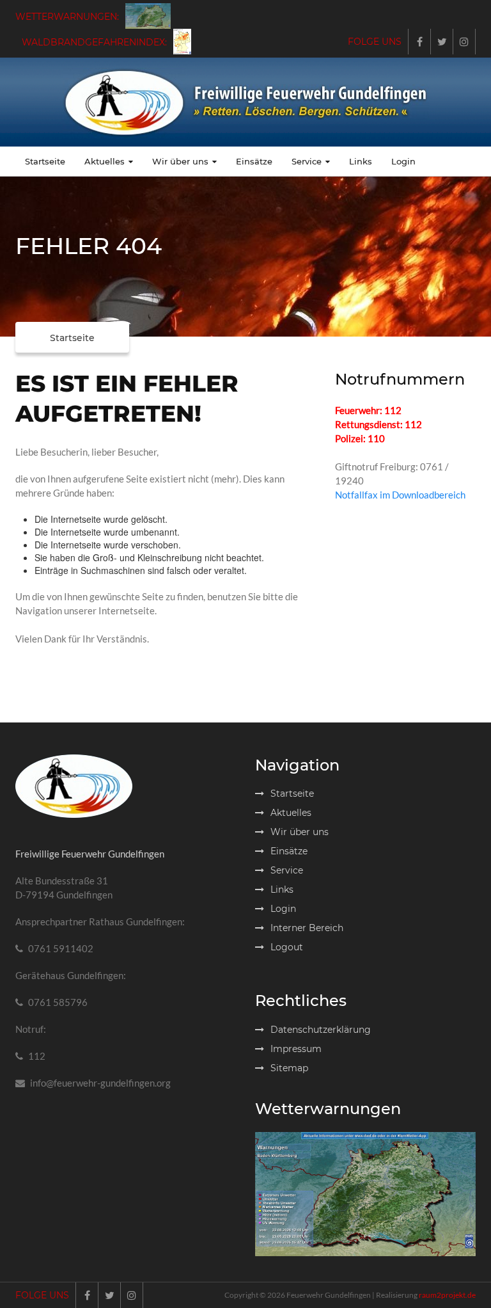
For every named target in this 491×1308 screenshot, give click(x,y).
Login (403, 161)
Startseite (45, 161)
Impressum (296, 1049)
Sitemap (289, 1068)
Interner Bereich (306, 928)
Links (360, 161)
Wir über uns (180, 161)
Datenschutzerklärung (320, 1029)
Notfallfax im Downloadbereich (400, 494)
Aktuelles (104, 161)
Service (307, 161)
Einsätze (254, 161)
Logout (286, 947)
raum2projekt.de (447, 1295)
